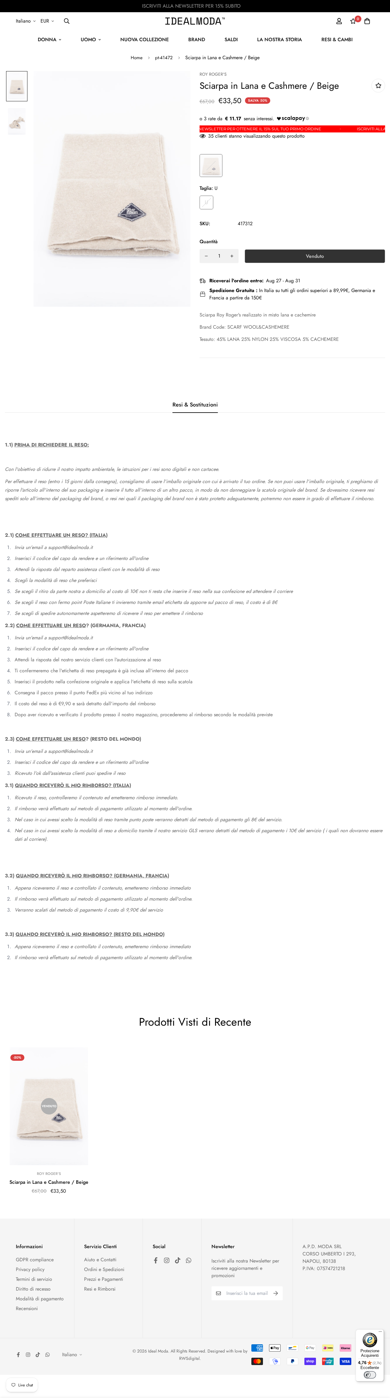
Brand (196, 39)
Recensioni (27, 1308)
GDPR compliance (35, 1259)
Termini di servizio (34, 1279)
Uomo (88, 39)
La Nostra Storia (279, 39)
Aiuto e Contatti (100, 1259)
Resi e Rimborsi (99, 1288)
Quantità (209, 241)
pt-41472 (164, 57)
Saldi (231, 39)
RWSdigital (189, 1358)
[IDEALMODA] (195, 21)
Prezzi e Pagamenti (103, 1279)
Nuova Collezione (144, 39)
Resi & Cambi (337, 39)
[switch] (370, 1374)
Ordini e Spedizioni (104, 1269)
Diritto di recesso (33, 1288)
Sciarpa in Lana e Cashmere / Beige (48, 1182)
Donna (47, 39)
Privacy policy (30, 1269)
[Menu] (380, 1333)
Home (137, 57)
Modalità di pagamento (40, 1298)
